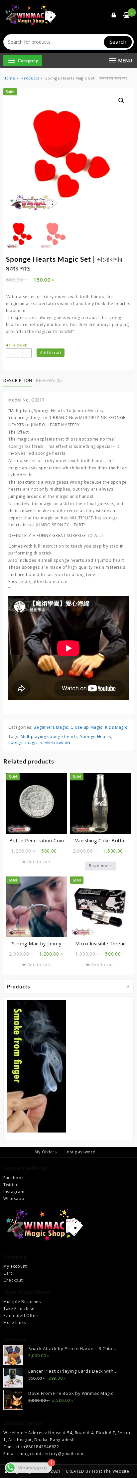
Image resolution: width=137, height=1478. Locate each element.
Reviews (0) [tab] (49, 380)
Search (117, 41)
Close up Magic (86, 727)
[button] (121, 101)
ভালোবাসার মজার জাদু (55, 742)
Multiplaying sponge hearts (49, 736)
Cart (7, 1273)
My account (15, 1266)
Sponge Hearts (95, 736)
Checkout (13, 1280)
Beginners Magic (51, 727)
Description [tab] (17, 380)
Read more (100, 866)
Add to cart (50, 352)
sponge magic (23, 742)
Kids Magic (116, 727)
